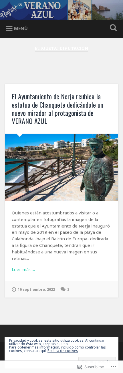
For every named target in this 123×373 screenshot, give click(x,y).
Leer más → (24, 269)
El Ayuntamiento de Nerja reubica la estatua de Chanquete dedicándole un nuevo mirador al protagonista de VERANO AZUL (57, 108)
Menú (21, 28)
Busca (112, 28)
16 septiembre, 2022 (36, 289)
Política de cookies (62, 350)
